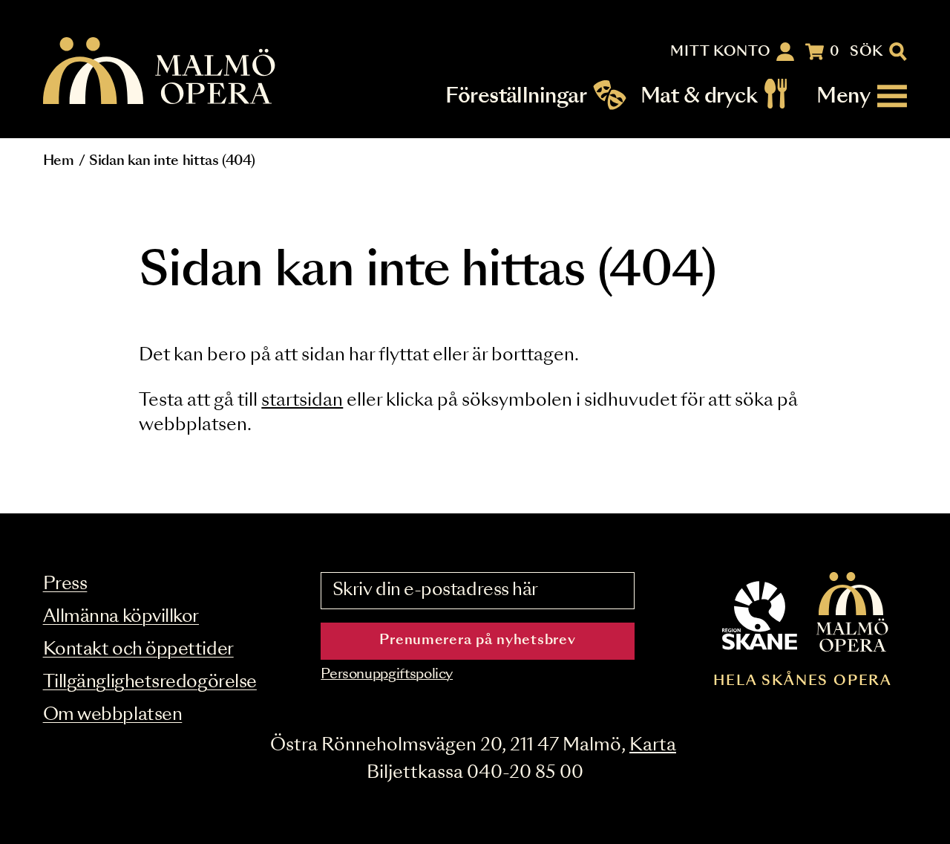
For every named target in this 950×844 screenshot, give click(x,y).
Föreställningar (515, 96)
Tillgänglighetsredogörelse (150, 682)
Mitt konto (720, 52)
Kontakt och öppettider (138, 649)
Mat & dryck (699, 96)
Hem (58, 161)
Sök (866, 52)
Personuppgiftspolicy (387, 674)
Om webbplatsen (113, 715)
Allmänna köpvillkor (121, 617)
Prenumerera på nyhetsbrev (477, 640)
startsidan (302, 400)
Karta (652, 745)
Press (65, 584)
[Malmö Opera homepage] (160, 71)
